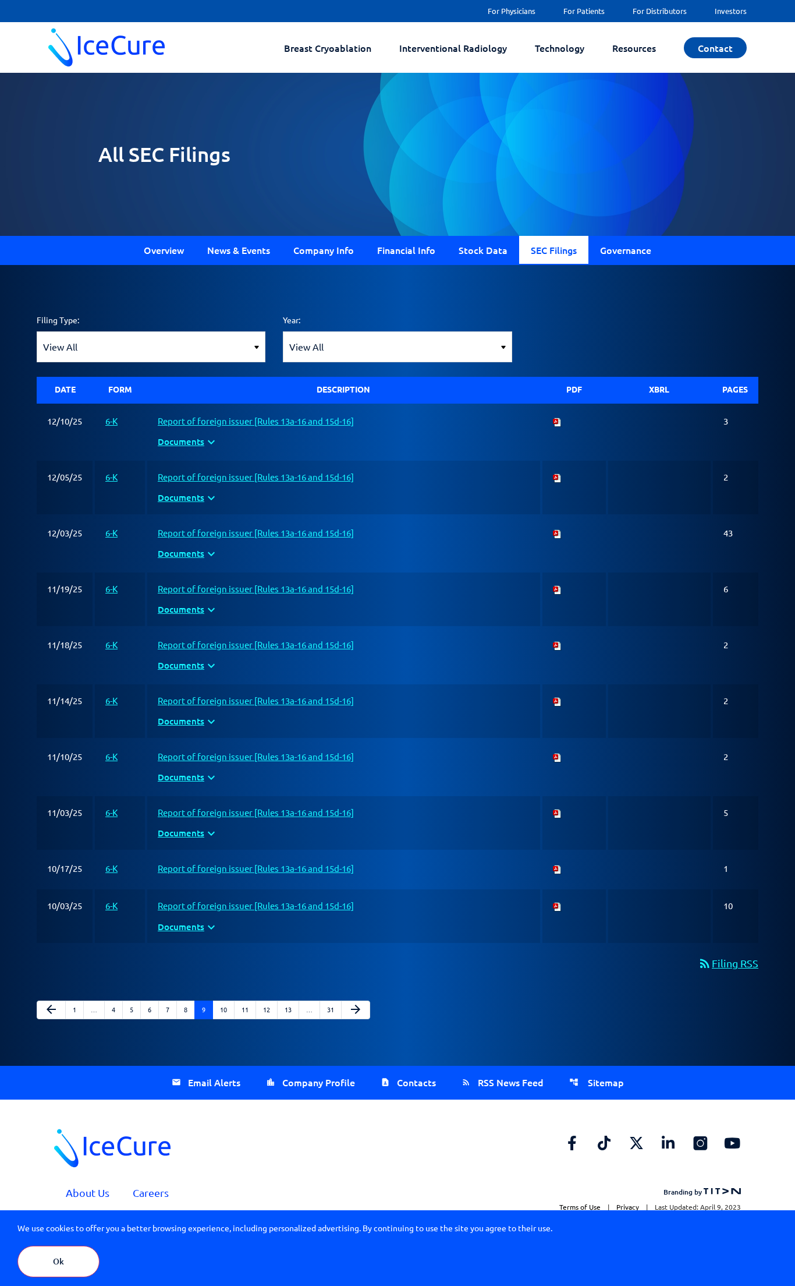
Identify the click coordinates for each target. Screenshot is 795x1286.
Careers (151, 1192)
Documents (188, 442)
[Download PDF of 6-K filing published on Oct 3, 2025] (557, 905)
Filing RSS (728, 963)
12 (269, 1009)
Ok (58, 1261)
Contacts (416, 1082)
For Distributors (660, 11)
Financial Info (406, 249)
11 (248, 1009)
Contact (715, 47)
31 (333, 1009)
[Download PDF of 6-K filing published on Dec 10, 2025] (557, 420)
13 (291, 1009)
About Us (87, 1192)
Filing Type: (58, 320)
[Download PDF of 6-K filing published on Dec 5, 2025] (557, 476)
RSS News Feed (511, 1082)
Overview (164, 249)
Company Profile (318, 1082)
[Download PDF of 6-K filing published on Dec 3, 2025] (557, 532)
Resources (634, 47)
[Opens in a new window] (572, 1143)
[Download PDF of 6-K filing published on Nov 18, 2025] (557, 644)
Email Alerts (214, 1082)
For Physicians (511, 11)
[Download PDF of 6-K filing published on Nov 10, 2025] (557, 756)
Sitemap (604, 1082)
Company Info (323, 249)
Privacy (627, 1206)
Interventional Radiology (453, 47)
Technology (559, 47)
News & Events (238, 249)
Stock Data (483, 249)
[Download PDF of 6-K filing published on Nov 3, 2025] (557, 812)
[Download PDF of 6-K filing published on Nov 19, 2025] (557, 588)
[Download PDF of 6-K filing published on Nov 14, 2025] (557, 700)
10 (226, 1009)
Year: (291, 320)
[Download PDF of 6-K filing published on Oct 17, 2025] (557, 868)
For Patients (584, 11)
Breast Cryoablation (327, 47)
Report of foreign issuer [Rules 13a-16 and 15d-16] (256, 420)
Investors (731, 11)
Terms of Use (580, 1206)
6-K (111, 420)
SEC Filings (554, 249)
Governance (625, 249)
